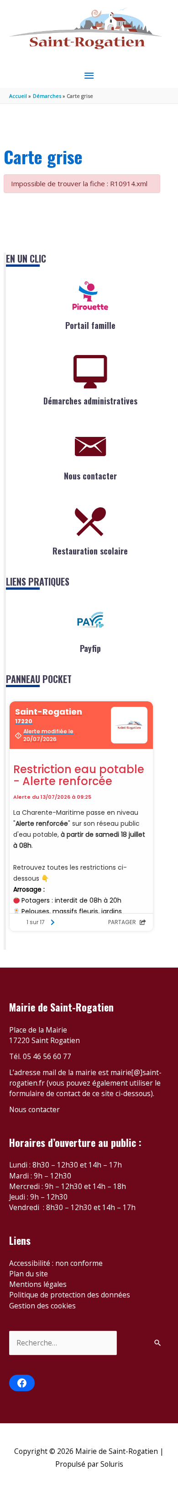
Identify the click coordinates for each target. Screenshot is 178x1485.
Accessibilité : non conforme (56, 1263)
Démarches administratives (90, 401)
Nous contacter (90, 476)
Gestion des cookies (42, 1306)
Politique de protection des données (69, 1295)
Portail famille (90, 325)
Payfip (90, 648)
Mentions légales (38, 1284)
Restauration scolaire (90, 551)
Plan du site (28, 1274)
